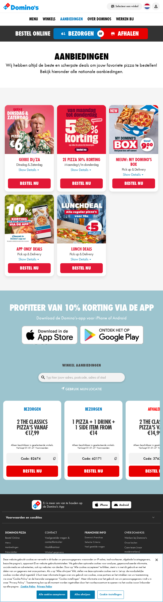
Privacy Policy (44, 586)
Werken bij (125, 19)
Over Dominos (99, 19)
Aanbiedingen (71, 19)
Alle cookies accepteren (52, 594)
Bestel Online (12, 537)
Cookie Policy (28, 586)
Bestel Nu (32, 471)
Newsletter (11, 552)
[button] (81, 389)
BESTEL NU (29, 183)
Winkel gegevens (54, 552)
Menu (33, 19)
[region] (81, 578)
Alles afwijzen (82, 594)
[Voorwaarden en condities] (153, 517)
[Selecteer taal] (147, 6)
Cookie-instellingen (110, 594)
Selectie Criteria (92, 542)
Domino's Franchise (94, 537)
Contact (51, 532)
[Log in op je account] (156, 6)
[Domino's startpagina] (21, 6)
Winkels (49, 19)
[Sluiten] (156, 559)
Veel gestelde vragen (95, 546)
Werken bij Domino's (135, 537)
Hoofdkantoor (52, 547)
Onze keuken (130, 542)
